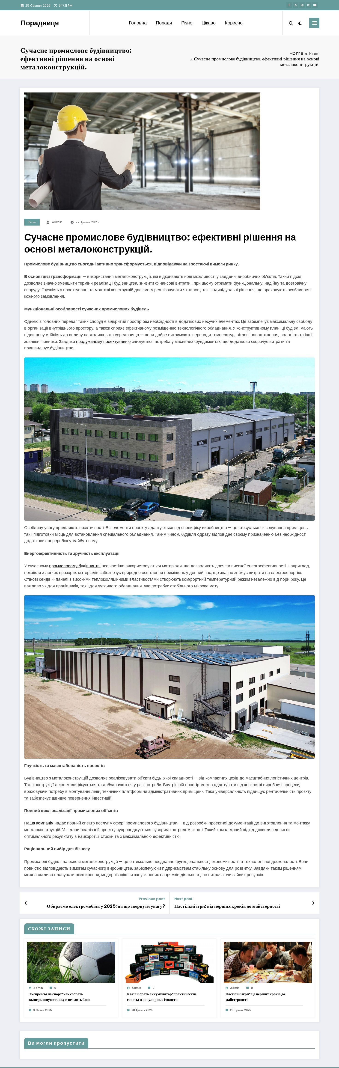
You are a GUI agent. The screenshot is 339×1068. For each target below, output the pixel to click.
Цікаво (209, 23)
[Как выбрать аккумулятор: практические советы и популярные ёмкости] (169, 962)
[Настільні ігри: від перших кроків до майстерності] (268, 962)
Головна (138, 23)
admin (57, 222)
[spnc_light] (300, 23)
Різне (186, 23)
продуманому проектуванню (103, 341)
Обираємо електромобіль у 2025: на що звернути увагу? (106, 906)
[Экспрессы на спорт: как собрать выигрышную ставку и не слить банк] (71, 962)
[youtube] (315, 5)
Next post (183, 899)
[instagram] (308, 5)
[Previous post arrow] (25, 903)
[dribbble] (302, 5)
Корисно (234, 23)
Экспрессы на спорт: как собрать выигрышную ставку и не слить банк (59, 996)
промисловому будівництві (75, 566)
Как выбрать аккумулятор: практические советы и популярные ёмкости (161, 996)
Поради (164, 23)
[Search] (291, 23)
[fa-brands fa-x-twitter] (295, 5)
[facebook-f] (289, 5)
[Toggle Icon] (314, 23)
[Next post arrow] (313, 903)
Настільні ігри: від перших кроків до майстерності (227, 906)
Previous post (152, 899)
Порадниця (40, 23)
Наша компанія (39, 823)
